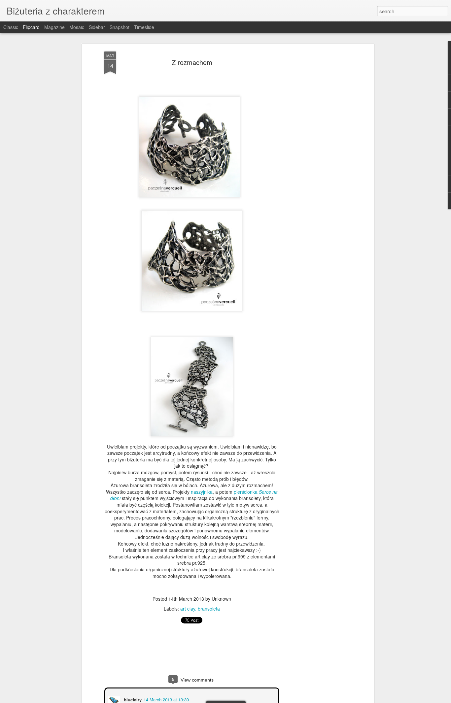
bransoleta (209, 608)
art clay (187, 608)
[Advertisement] (316, 155)
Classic (10, 27)
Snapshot (119, 27)
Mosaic (76, 27)
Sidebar (97, 27)
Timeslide (144, 27)
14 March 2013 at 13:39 (165, 699)
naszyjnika (202, 491)
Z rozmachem (192, 62)
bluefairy (132, 699)
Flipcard (31, 27)
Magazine (54, 27)
